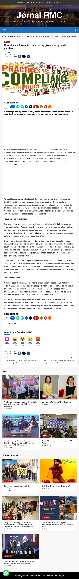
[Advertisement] (41, 131)
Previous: (20, 360)
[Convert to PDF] (45, 106)
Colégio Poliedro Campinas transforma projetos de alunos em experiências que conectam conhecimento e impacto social (18, 524)
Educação (8, 517)
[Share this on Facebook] (12, 106)
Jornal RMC (39, 15)
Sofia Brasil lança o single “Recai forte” (56, 486)
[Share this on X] (30, 106)
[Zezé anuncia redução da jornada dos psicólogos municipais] (20, 471)
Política (7, 42)
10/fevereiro (9, 447)
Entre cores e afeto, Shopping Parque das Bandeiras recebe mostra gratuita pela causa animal (57, 524)
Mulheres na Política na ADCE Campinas (56, 402)
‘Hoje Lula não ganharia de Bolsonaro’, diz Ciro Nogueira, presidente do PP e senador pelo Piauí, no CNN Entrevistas (19, 443)
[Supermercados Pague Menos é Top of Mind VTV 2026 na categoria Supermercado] (20, 546)
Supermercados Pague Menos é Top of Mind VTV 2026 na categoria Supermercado (19, 562)
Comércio (8, 556)
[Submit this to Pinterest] (36, 106)
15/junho (8, 52)
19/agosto (8, 408)
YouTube (48, 2)
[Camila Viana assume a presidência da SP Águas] (58, 426)
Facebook (30, 2)
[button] (4, 29)
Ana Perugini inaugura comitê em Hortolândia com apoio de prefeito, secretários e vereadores (20, 404)
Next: (59, 360)
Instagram (39, 2)
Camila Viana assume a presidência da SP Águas (57, 442)
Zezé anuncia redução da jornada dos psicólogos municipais (17, 487)
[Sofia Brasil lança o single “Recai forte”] (58, 471)
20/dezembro (47, 445)
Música (45, 481)
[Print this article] (41, 106)
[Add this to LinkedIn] (26, 106)
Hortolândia (8, 481)
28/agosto (8, 490)
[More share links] (50, 106)
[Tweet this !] (22, 106)
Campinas (46, 517)
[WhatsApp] (18, 106)
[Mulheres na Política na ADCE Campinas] (58, 387)
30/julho (46, 404)
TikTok (55, 2)
